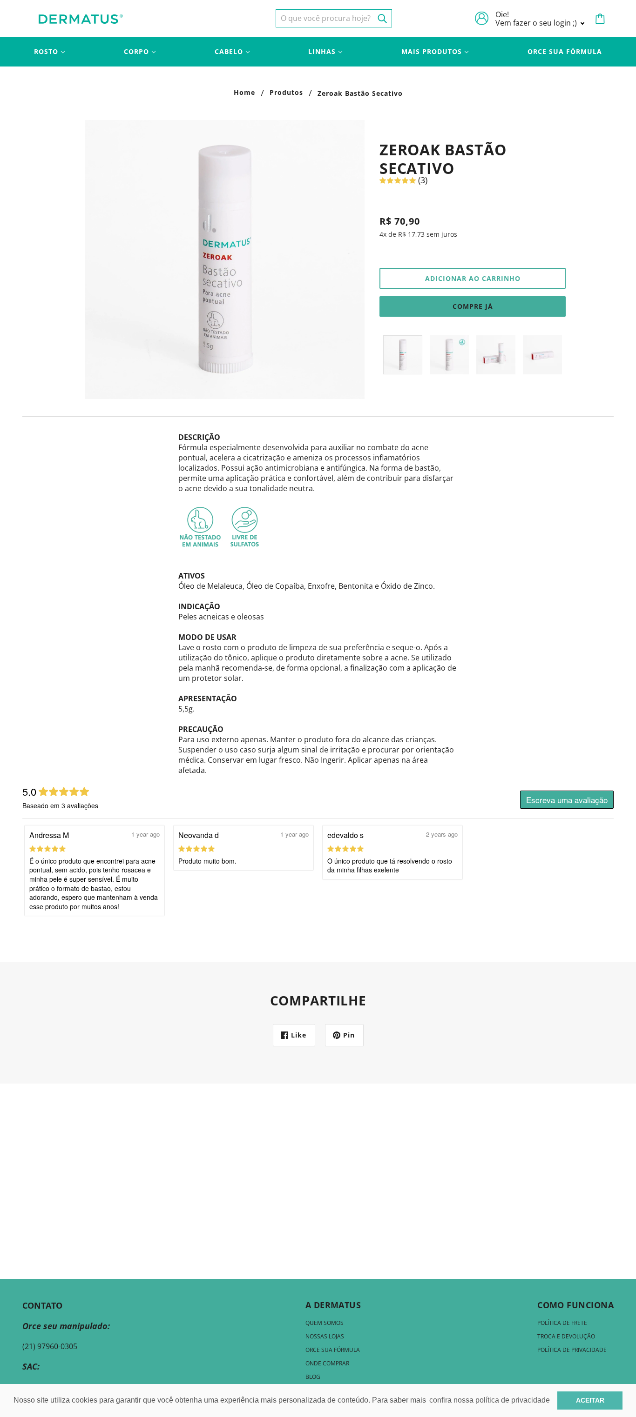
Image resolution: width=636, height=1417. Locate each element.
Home (244, 93)
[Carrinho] (600, 19)
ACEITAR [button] (590, 1400)
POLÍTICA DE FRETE (562, 1323)
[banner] (81, 18)
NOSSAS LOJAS (324, 1336)
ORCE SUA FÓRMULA (332, 1350)
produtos (286, 93)
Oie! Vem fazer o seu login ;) (537, 18)
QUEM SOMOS (324, 1323)
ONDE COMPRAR (327, 1363)
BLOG (312, 1377)
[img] (334, 18)
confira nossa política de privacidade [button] (489, 1400)
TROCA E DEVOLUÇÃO (566, 1336)
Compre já (473, 306)
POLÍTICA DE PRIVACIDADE (572, 1350)
